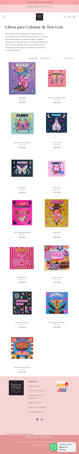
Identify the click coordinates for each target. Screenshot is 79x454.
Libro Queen (57, 232)
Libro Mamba (22, 187)
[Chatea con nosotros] (53, 447)
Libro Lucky (57, 187)
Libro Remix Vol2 (22, 277)
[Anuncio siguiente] (75, 2)
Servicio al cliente (34, 402)
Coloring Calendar (57, 277)
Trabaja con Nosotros (36, 412)
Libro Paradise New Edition (22, 232)
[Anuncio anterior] (4, 2)
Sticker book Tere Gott (22, 322)
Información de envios (36, 390)
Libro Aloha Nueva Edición (22, 142)
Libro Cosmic (57, 142)
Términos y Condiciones (37, 407)
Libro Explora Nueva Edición (57, 97)
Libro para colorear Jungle (57, 322)
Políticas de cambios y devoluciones (36, 397)
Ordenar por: (33, 58)
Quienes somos (33, 386)
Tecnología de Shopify (27, 434)
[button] (4, 17)
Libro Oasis (22, 97)
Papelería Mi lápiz (15, 434)
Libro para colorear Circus (22, 367)
